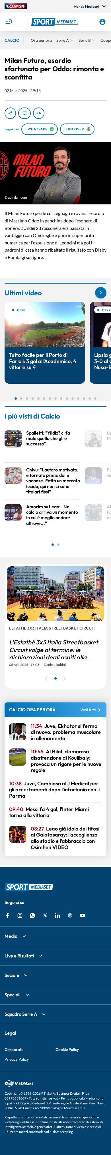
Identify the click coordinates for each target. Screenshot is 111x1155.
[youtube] (82, 915)
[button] (55, 21)
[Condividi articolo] (10, 113)
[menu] (9, 22)
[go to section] (100, 292)
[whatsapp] (32, 915)
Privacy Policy (17, 1059)
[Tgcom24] (16, 6)
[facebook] (7, 915)
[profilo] (102, 22)
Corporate (14, 1049)
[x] (45, 915)
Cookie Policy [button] (67, 1049)
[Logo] (55, 21)
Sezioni (12, 975)
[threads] (70, 915)
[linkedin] (57, 915)
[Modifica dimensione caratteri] (38, 113)
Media (11, 936)
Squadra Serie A (21, 1014)
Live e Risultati (19, 956)
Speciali (12, 994)
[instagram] (20, 915)
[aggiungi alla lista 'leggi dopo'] (24, 113)
